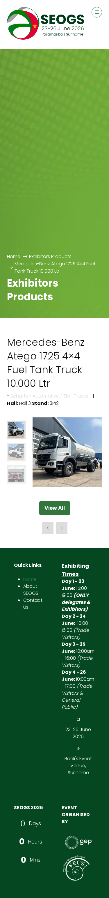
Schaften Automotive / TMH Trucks (49, 396)
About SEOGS (30, 590)
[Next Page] (61, 528)
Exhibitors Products (50, 256)
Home (13, 256)
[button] (97, 12)
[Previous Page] (47, 528)
